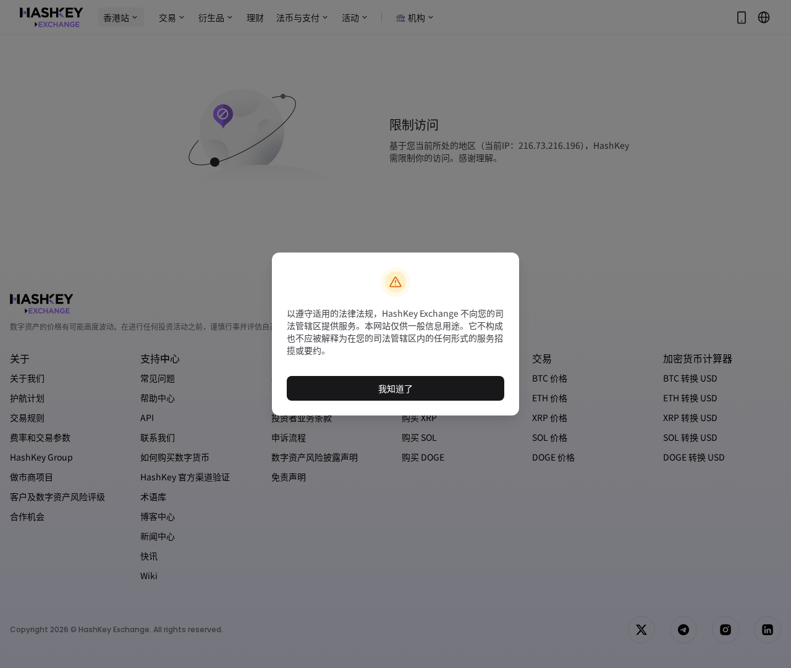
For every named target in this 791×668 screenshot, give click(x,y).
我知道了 (395, 388)
